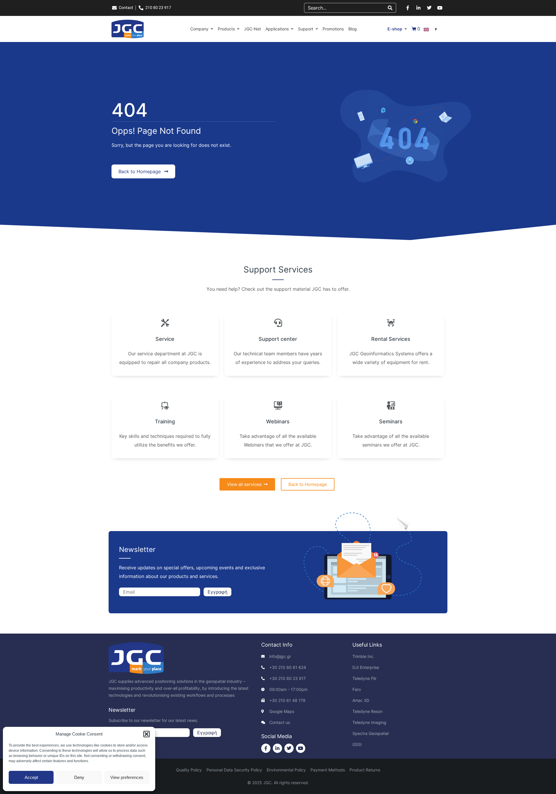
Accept (31, 777)
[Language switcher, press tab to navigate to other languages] (431, 29)
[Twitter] (429, 7)
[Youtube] (440, 7)
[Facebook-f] (407, 7)
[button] (146, 734)
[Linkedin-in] (418, 7)
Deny (79, 777)
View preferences (126, 777)
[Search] (390, 7)
